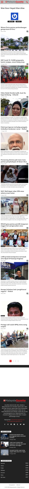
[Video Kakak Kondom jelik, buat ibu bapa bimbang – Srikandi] (14, 107)
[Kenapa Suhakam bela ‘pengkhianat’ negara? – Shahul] (14, 305)
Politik (2, 468)
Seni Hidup (3, 115)
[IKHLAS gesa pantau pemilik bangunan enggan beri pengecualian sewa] (14, 238)
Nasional (2, 82)
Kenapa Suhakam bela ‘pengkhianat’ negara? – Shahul (13, 290)
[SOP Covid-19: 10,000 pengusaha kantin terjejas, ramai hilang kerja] (14, 74)
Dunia (2, 475)
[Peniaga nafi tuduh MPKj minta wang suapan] (14, 339)
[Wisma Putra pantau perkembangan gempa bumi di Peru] (14, 41)
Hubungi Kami (12, 484)
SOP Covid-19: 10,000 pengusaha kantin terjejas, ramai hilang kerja (13, 61)
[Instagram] (8, 424)
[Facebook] (5, 424)
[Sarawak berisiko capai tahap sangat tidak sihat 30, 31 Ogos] (5, 452)
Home (2, 5)
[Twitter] (21, 424)
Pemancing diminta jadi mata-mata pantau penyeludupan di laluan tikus (14, 161)
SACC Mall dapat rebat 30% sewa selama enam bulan (12, 192)
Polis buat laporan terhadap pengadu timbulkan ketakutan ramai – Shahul (14, 128)
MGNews (3, 470)
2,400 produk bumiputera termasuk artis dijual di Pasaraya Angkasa (13, 258)
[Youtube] (24, 424)
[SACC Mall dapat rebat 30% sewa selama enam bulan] (14, 205)
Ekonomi (3, 472)
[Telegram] (14, 424)
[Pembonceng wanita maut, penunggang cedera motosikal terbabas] (5, 437)
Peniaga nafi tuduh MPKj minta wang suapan (14, 326)
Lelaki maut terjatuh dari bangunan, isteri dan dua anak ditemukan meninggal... (18, 444)
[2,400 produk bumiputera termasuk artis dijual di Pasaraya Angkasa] (14, 271)
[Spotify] (11, 424)
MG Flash (3, 477)
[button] (26, 2)
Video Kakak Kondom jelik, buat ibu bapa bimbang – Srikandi (13, 94)
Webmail (18, 484)
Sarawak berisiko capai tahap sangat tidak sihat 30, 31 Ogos (18, 451)
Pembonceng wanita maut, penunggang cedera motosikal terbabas (18, 436)
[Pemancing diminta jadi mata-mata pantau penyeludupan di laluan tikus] (14, 174)
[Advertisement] (14, 382)
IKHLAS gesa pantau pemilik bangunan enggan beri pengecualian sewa (14, 225)
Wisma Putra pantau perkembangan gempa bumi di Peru (14, 28)
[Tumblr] (17, 424)
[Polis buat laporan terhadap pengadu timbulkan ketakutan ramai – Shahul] (14, 141)
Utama (2, 49)
